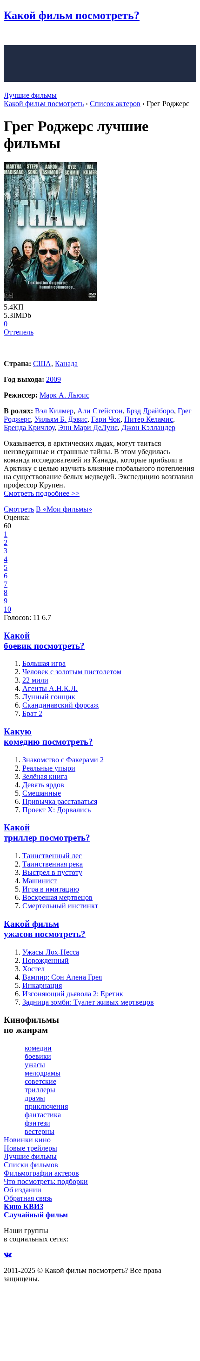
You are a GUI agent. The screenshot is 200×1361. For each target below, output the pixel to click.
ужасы (35, 1065)
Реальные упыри (48, 768)
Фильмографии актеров (41, 1173)
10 (7, 609)
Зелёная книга (44, 776)
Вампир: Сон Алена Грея (62, 977)
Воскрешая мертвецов (57, 897)
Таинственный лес (52, 856)
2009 (53, 379)
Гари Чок (105, 419)
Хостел (33, 969)
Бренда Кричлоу (29, 427)
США (42, 363)
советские (40, 1081)
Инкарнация (42, 985)
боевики (38, 1056)
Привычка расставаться (59, 801)
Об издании (22, 1190)
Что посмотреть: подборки (46, 1181)
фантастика (43, 1115)
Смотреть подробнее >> (42, 493)
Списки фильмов (31, 1165)
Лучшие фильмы (30, 95)
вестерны (39, 1131)
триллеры (40, 1090)
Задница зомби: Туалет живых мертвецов (88, 1002)
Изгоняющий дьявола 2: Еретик (72, 994)
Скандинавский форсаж (60, 705)
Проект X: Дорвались (56, 810)
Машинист (39, 881)
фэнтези (37, 1123)
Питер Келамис (148, 419)
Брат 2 (32, 713)
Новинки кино (27, 1140)
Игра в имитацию (50, 889)
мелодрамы (42, 1073)
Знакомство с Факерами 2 (63, 760)
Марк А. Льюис (64, 395)
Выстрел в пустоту (52, 872)
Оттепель (18, 332)
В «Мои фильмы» (64, 509)
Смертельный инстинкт (60, 906)
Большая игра (44, 663)
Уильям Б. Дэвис (60, 419)
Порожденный (45, 960)
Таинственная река (52, 864)
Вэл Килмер (54, 411)
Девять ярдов (43, 785)
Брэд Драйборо (150, 411)
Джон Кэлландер (148, 427)
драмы (35, 1098)
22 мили (35, 680)
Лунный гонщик (48, 697)
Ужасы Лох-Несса (50, 952)
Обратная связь (28, 1198)
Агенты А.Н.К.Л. (50, 688)
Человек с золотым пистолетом (71, 672)
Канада (66, 363)
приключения (46, 1106)
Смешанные (41, 793)
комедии (38, 1048)
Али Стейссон (100, 411)
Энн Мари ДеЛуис (88, 427)
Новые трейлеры (30, 1148)
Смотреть (19, 509)
